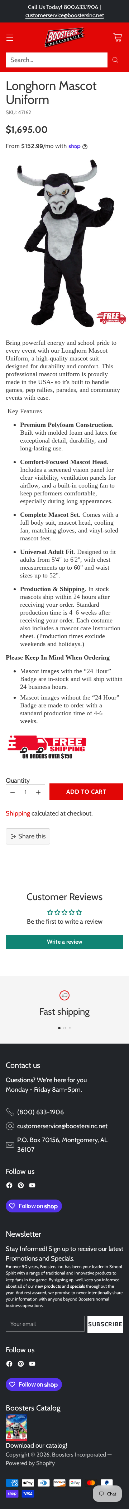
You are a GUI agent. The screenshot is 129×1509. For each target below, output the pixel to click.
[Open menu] (9, 37)
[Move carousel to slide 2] (64, 1028)
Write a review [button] (64, 941)
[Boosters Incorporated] (64, 37)
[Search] (115, 59)
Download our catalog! (36, 1445)
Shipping (18, 813)
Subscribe (105, 1324)
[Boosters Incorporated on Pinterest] (20, 1186)
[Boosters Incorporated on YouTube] (32, 1186)
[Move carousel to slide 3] (70, 1028)
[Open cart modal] (117, 37)
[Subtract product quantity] (12, 792)
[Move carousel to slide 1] (59, 1028)
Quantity (18, 780)
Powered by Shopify (30, 1463)
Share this (32, 836)
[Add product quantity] (38, 792)
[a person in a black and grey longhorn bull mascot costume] (64, 243)
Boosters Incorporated (79, 1454)
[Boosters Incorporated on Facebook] (9, 1186)
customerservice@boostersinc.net (64, 15)
